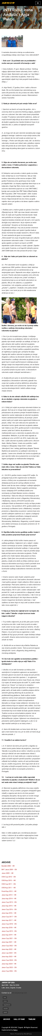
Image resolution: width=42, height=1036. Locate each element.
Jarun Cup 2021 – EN (9, 938)
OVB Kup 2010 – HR (9, 880)
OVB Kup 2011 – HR (9, 888)
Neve (12, 1034)
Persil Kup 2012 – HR (9, 891)
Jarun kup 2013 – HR (9, 895)
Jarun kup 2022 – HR (9, 949)
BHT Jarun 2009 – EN (9, 870)
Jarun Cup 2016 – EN (9, 909)
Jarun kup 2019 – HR (9, 935)
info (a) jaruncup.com (19, 993)
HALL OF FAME (19, 1019)
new (5, 997)
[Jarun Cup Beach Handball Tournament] (8, 3)
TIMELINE (31, 1019)
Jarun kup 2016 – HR (9, 913)
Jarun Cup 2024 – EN (9, 960)
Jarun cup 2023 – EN (9, 953)
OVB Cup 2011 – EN (9, 884)
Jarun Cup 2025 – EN (9, 967)
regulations (7, 1005)
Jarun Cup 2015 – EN (9, 902)
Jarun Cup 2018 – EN (9, 924)
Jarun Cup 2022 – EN (9, 946)
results (6, 1008)
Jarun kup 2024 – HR (9, 964)
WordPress (28, 1034)
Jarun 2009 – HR (7, 873)
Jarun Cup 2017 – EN (9, 917)
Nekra (15, 1030)
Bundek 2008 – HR (8, 866)
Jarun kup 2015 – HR (9, 906)
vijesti (5, 1012)
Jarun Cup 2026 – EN (9, 971)
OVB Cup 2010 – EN (9, 877)
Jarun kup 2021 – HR (9, 942)
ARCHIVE (6, 1019)
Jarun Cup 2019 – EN (9, 931)
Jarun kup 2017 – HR (9, 920)
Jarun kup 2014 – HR (9, 899)
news (5, 1001)
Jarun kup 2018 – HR (9, 928)
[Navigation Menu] (37, 3)
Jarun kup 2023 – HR (9, 957)
